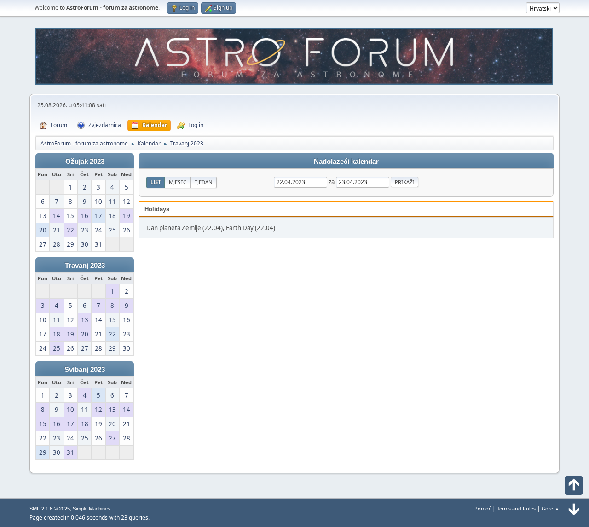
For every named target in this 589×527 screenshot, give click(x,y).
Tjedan (204, 182)
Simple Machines (91, 508)
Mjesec (177, 182)
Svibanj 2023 (84, 369)
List (155, 182)
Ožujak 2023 (84, 161)
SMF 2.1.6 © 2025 (49, 508)
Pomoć (482, 508)
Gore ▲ (551, 508)
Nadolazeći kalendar (346, 161)
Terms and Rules (516, 508)
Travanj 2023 (85, 265)
